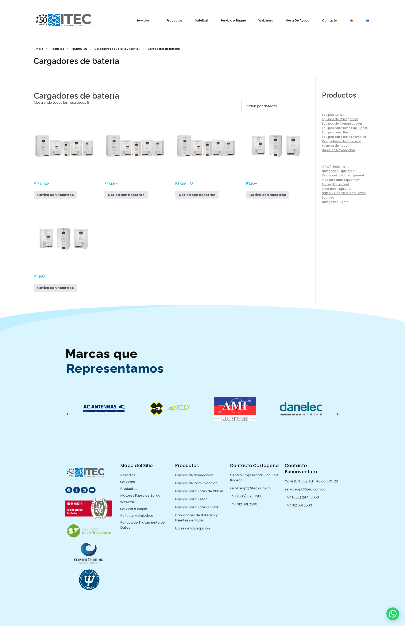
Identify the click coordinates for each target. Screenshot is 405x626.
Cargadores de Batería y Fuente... (117, 49)
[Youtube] (92, 490)
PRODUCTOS (79, 49)
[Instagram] (76, 490)
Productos (57, 49)
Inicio (39, 49)
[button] (67, 414)
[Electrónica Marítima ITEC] (70, 20)
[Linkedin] (84, 490)
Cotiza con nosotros (55, 194)
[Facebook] (68, 490)
